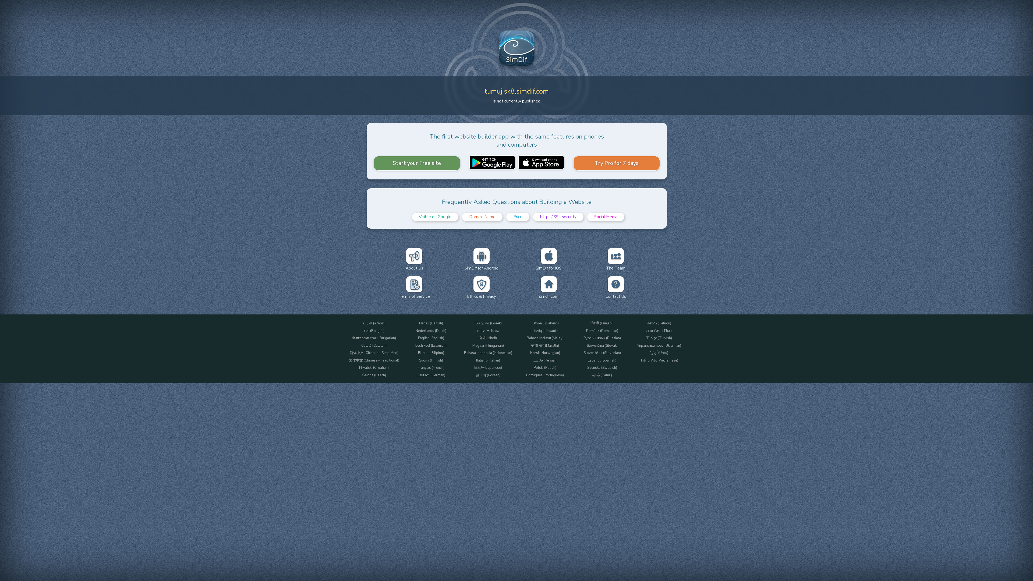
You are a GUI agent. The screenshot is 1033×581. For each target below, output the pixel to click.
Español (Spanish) (602, 360)
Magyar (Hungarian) (488, 345)
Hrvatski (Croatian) (374, 368)
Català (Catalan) (374, 345)
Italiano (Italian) (488, 360)
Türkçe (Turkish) (659, 338)
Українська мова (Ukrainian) (659, 345)
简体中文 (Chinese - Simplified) (374, 353)
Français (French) (431, 368)
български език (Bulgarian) (374, 338)
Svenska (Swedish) (602, 368)
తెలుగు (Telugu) (659, 323)
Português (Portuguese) (545, 375)
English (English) (431, 338)
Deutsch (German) (431, 375)
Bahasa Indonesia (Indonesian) (488, 353)
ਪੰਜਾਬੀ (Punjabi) (602, 323)
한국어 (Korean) (488, 375)
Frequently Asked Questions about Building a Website (517, 202)
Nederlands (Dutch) (431, 331)
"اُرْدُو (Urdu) (659, 353)
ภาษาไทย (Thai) (659, 331)
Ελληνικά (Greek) (488, 323)
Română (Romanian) (602, 331)
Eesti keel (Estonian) (431, 345)
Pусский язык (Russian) (602, 338)
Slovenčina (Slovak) (602, 345)
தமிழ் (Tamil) (602, 375)
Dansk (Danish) (431, 323)
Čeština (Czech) (374, 375)
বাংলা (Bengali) (373, 331)
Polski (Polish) (545, 368)
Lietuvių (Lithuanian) (545, 331)
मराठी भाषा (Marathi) (545, 345)
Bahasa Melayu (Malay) (545, 338)
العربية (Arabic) (374, 323)
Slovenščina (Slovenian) (602, 353)
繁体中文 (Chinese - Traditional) (374, 360)
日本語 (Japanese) (488, 368)
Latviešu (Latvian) (545, 323)
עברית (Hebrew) (488, 331)
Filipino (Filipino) (431, 353)
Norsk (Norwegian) (545, 353)
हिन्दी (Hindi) (488, 338)
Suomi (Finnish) (431, 360)
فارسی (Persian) (545, 360)
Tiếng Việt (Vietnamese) (659, 360)
